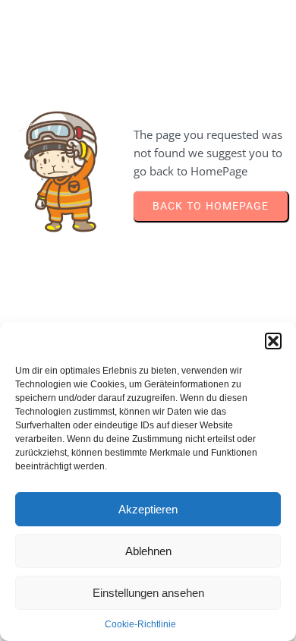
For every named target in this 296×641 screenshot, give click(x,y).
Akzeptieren (148, 509)
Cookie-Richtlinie (140, 624)
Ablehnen (148, 551)
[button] (273, 341)
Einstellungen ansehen (148, 592)
